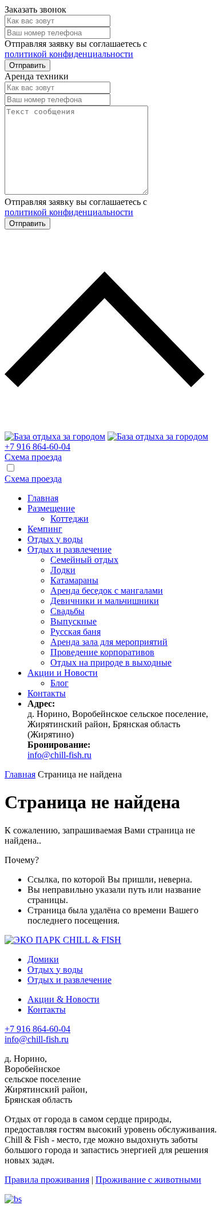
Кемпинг (44, 529)
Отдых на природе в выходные (111, 662)
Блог (59, 683)
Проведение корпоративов (102, 652)
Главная (42, 498)
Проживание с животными (148, 1179)
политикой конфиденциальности (69, 54)
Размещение (51, 508)
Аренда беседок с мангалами (106, 590)
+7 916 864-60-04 (37, 447)
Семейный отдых (84, 560)
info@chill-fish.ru (59, 755)
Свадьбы (67, 611)
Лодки (62, 570)
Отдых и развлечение (69, 549)
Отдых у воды (55, 539)
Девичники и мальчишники (104, 601)
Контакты (46, 693)
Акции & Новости (63, 999)
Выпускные (73, 621)
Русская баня (75, 631)
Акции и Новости (62, 673)
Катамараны (74, 580)
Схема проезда (33, 457)
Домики (43, 959)
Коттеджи (69, 518)
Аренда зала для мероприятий (109, 642)
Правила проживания (47, 1179)
